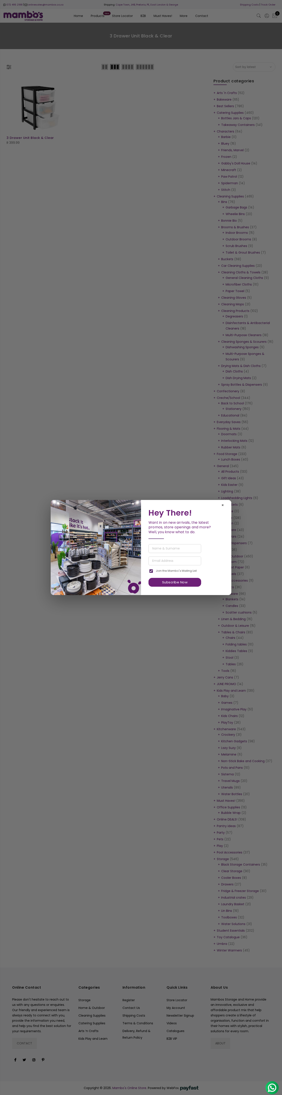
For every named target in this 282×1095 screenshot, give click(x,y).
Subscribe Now (175, 582)
